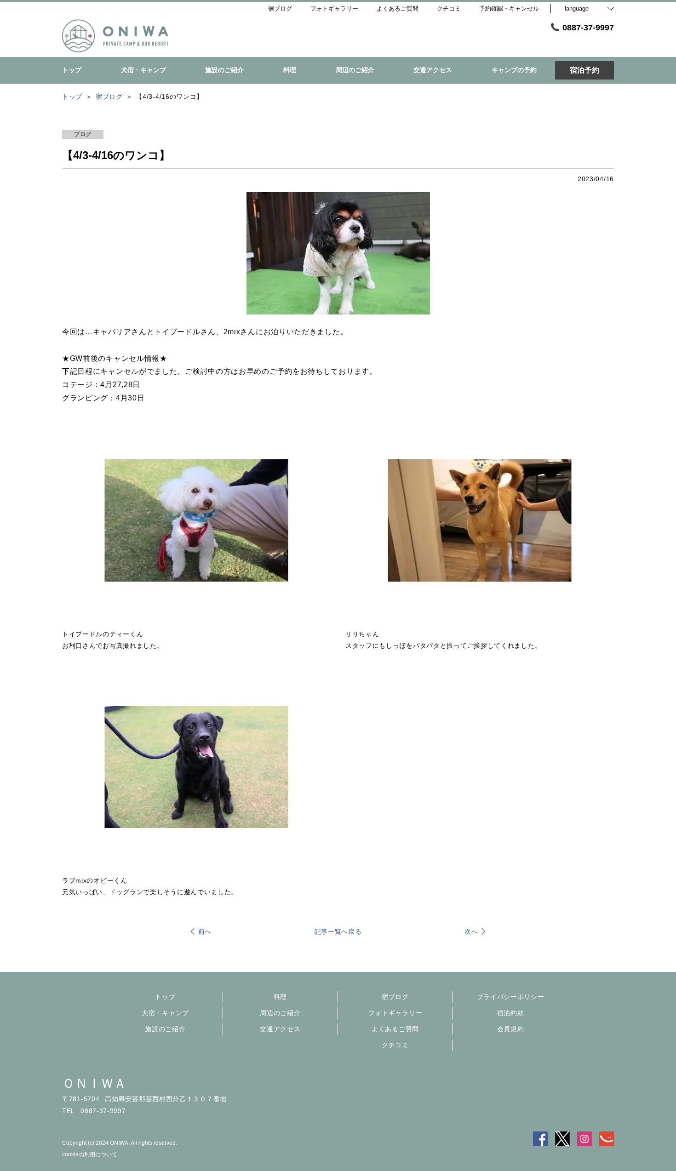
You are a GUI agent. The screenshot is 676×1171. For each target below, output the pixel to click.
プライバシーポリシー (510, 996)
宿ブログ (395, 996)
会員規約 (510, 1029)
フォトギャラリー (395, 1013)
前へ (205, 931)
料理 (280, 996)
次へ (471, 931)
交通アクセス (280, 1029)
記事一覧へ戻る (338, 931)
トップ (165, 996)
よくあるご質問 (395, 1029)
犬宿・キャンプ (165, 1013)
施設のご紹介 (165, 1029)
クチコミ (395, 1045)
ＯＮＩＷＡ (94, 1083)
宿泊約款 (510, 1013)
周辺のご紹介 (280, 1013)
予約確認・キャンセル (509, 8)
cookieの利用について (89, 1154)
